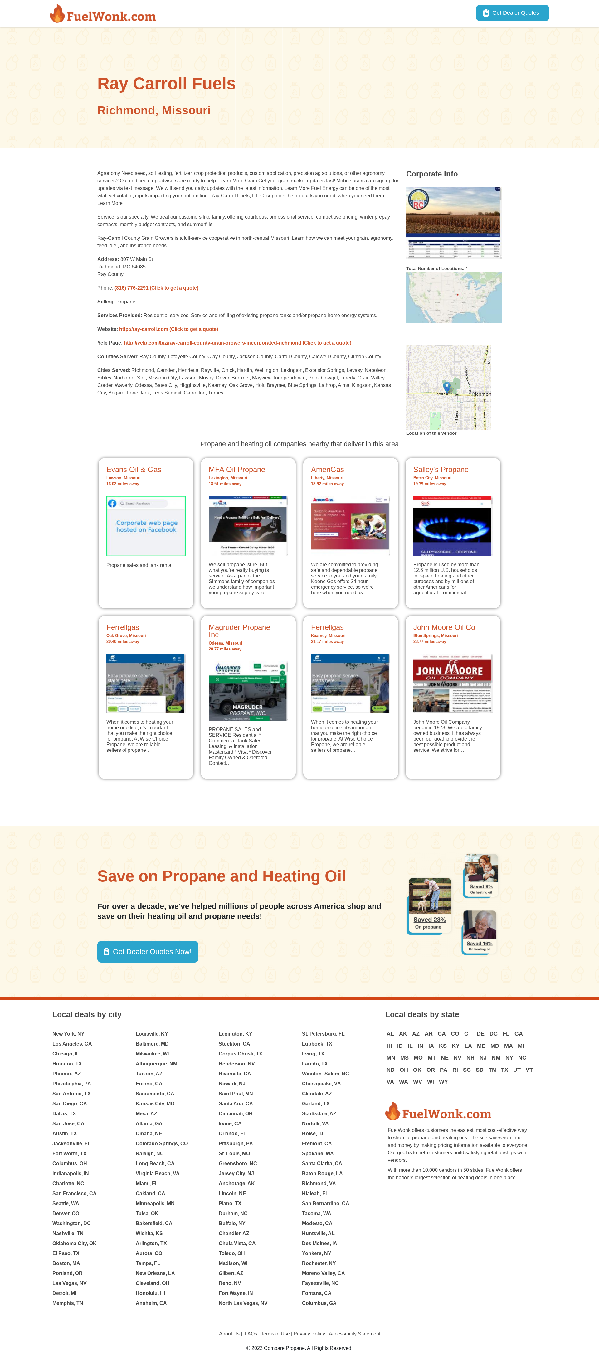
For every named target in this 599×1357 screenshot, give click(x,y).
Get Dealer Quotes (515, 13)
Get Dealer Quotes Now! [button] (152, 952)
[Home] (105, 13)
